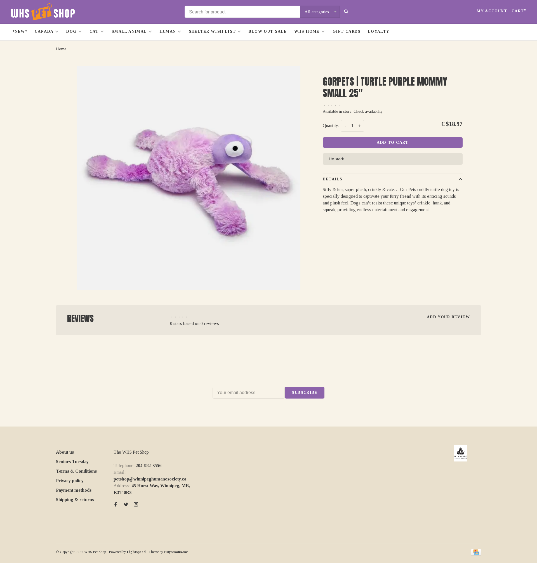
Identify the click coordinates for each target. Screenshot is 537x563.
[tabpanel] (189, 178)
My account (492, 11)
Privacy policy (70, 480)
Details (332, 179)
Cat (94, 31)
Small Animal (129, 31)
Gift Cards (347, 31)
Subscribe (304, 392)
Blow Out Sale (268, 31)
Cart (519, 11)
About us (65, 452)
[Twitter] (126, 504)
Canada (44, 31)
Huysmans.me (176, 552)
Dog (71, 31)
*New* (20, 31)
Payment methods (73, 490)
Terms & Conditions (76, 471)
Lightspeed (136, 552)
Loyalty (379, 31)
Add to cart (392, 142)
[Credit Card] (476, 554)
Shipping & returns (75, 499)
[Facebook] (116, 504)
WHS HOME (307, 31)
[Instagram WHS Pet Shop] (136, 504)
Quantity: (331, 125)
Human (168, 31)
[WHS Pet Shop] (460, 453)
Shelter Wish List (212, 31)
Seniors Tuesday (72, 461)
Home (61, 49)
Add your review (448, 317)
